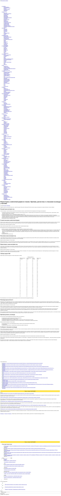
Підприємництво (6, 19)
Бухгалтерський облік (7, 186)
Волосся (5, 114)
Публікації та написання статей (7, 144)
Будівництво (6, 45)
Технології (3, 180)
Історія (5, 135)
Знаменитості (6, 126)
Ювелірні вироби (6, 123)
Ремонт (5, 42)
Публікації (5, 146)
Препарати (5, 82)
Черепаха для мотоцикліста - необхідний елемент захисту (12, 477)
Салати (5, 61)
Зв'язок (5, 182)
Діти (4, 32)
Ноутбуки (5, 108)
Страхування (6, 191)
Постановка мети (6, 162)
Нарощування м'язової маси (8, 171)
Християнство (6, 53)
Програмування (6, 110)
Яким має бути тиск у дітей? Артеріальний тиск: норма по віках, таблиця (34, 405)
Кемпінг (5, 150)
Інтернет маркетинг (7, 89)
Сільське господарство (7, 22)
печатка (5, 157)
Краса (3, 113)
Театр (5, 98)
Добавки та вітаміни (7, 74)
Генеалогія (5, 31)
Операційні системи (7, 109)
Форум (5, 91)
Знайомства (6, 142)
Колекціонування (6, 196)
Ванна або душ (6, 37)
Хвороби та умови (7, 72)
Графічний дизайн (6, 156)
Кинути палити (6, 73)
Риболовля (5, 172)
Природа (5, 131)
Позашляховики (6, 7)
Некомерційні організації (8, 17)
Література (5, 96)
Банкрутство (6, 66)
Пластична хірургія (7, 80)
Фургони (5, 11)
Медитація (5, 48)
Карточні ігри (6, 195)
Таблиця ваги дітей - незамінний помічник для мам (25, 401)
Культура (5, 127)
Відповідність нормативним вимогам (9, 68)
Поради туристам (6, 153)
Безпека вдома (6, 36)
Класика (5, 8)
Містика (5, 49)
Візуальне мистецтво (7, 95)
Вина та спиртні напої (7, 54)
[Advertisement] (16, 3)
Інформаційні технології (7, 106)
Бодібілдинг (6, 166)
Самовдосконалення (5, 158)
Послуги (5, 27)
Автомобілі (4, 6)
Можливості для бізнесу (7, 13)
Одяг (4, 121)
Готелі (5, 152)
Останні (5, 459)
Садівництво (6, 43)
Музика (5, 97)
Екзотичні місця (6, 154)
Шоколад (5, 64)
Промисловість (6, 20)
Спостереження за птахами (8, 197)
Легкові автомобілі (7, 9)
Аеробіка (5, 164)
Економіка (5, 133)
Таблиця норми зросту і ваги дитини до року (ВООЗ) (25, 393)
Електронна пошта (7, 92)
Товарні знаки (6, 69)
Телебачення (6, 99)
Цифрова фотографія (7, 199)
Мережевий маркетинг (7, 118)
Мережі (5, 112)
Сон (4, 85)
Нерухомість (6, 190)
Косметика (5, 115)
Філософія (5, 132)
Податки (5, 189)
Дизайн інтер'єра (6, 38)
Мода (3, 120)
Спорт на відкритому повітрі (8, 175)
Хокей (5, 178)
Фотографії (5, 198)
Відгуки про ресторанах (7, 59)
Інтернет (3, 87)
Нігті (4, 116)
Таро (4, 52)
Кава (4, 57)
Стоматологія (6, 86)
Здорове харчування (7, 75)
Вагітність (5, 29)
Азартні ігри (6, 94)
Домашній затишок (5, 35)
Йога (4, 168)
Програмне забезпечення (8, 111)
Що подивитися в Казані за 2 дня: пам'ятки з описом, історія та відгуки (16, 484)
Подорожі (3, 148)
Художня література (7, 147)
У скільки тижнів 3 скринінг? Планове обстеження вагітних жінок (35, 448)
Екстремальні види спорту (8, 179)
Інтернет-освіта (6, 134)
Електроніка (6, 184)
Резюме (5, 102)
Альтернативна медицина (8, 71)
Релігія (5, 50)
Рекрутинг (5, 103)
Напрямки (5, 151)
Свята (5, 34)
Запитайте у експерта (7, 25)
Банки (5, 185)
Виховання (5, 30)
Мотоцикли (6, 10)
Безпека (5, 105)
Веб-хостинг (6, 88)
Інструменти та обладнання (8, 39)
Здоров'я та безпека (7, 67)
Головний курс (6, 55)
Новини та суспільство (5, 124)
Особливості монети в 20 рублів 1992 (9, 469)
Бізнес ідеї (5, 12)
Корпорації (5, 15)
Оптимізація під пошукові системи (9, 90)
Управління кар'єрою (7, 104)
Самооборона (6, 173)
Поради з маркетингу (7, 119)
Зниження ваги (6, 174)
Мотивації (5, 160)
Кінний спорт (6, 169)
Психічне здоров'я (6, 83)
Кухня (5, 40)
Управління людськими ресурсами (9, 26)
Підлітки (5, 33)
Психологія (5, 163)
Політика (5, 130)
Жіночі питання (6, 125)
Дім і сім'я (3, 28)
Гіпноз (5, 159)
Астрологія (5, 46)
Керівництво (6, 21)
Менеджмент (6, 16)
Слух (4, 84)
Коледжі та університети (7, 136)
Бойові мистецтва (6, 167)
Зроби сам (5, 44)
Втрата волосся (6, 81)
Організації (5, 18)
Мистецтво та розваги (5, 93)
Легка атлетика (6, 170)
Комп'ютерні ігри (6, 107)
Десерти (5, 56)
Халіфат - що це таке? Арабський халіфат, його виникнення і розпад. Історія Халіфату (17, 473)
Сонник (5, 51)
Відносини (3, 139)
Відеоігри (5, 194)
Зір (4, 76)
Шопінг (5, 122)
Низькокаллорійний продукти (8, 58)
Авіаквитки (6, 149)
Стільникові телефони (7, 183)
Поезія (5, 145)
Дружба (5, 141)
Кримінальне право (7, 70)
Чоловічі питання (6, 128)
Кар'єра (3, 101)
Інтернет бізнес (6, 14)
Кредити (5, 188)
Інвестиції (5, 187)
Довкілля (5, 129)
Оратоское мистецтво (7, 161)
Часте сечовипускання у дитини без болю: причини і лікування (30, 397)
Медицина (5, 78)
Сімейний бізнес (6, 23)
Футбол (5, 177)
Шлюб (5, 140)
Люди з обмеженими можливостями (9, 77)
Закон (3, 65)
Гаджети (5, 181)
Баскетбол (5, 165)
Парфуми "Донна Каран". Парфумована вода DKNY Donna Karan (15, 489)
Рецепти (5, 60)
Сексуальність (6, 143)
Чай (4, 63)
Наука (5, 137)
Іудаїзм (5, 47)
